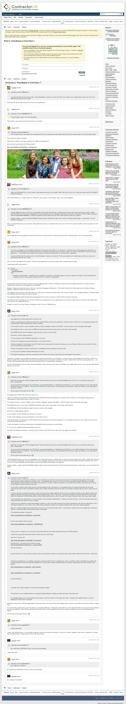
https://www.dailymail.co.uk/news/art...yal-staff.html (25, 573)
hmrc (109, 248)
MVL (106, 99)
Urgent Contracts (110, 106)
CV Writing (108, 113)
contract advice (113, 245)
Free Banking (109, 141)
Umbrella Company (110, 83)
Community (28, 17)
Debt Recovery (109, 145)
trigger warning (108, 260)
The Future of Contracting (80, 21)
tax (106, 258)
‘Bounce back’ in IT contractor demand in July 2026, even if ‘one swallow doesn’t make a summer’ (112, 224)
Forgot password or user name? (29, 73)
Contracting (6, 21)
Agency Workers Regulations (110, 74)
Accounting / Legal (46, 21)
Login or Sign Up (9, 14)
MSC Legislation (110, 77)
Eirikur (13, 232)
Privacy (111, 698)
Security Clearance (110, 110)
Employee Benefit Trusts (112, 72)
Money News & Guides (112, 89)
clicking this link (33, 30)
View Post (28, 92)
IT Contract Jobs (110, 104)
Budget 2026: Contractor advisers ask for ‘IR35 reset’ (112, 179)
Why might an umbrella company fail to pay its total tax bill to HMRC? (112, 186)
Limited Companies (110, 79)
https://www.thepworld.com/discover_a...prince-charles (26, 545)
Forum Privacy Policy (60, 32)
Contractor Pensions (111, 147)
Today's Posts (8, 17)
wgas (117, 260)
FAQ (15, 17)
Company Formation (111, 143)
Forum (9, 27)
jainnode (13, 640)
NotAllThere (14, 184)
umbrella (114, 260)
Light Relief (116, 21)
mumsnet (114, 256)
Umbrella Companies (56, 21)
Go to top (119, 698)
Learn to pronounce (17, 271)
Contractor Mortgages (111, 139)
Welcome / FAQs (103, 21)
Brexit (16, 21)
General (12, 21)
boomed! (115, 243)
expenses (107, 246)
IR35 (106, 70)
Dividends (108, 81)
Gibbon (13, 109)
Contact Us (103, 698)
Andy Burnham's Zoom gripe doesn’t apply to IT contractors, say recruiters (112, 165)
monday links (111, 254)
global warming (113, 246)
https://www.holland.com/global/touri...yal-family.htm (22, 147)
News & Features (110, 66)
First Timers (108, 68)
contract (107, 245)
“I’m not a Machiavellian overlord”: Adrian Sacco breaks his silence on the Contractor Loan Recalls (112, 216)
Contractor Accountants (112, 153)
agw (111, 243)
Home (107, 64)
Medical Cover (109, 149)
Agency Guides (109, 115)
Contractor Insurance (111, 132)
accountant (107, 243)
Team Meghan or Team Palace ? (23, 41)
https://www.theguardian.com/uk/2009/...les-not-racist (26, 540)
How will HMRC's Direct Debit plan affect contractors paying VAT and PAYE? (112, 200)
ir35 (112, 248)
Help (20, 14)
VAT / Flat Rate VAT (111, 85)
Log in (81, 72)
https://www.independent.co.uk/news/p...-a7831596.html (27, 524)
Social (110, 21)
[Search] (121, 14)
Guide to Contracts (110, 91)
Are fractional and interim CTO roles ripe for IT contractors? (112, 232)
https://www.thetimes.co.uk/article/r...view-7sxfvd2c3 (26, 567)
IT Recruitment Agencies (112, 155)
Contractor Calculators (111, 97)
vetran (13, 128)
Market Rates (109, 108)
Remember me (26, 71)
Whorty (13, 311)
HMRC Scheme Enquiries (68, 21)
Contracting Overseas (111, 95)
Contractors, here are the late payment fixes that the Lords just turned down (112, 193)
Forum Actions (39, 17)
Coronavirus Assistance (35, 21)
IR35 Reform (90, 21)
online (118, 256)
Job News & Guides (111, 87)
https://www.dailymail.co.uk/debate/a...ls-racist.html (25, 515)
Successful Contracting (112, 93)
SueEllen (14, 87)
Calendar (20, 17)
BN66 (115, 70)
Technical (97, 21)
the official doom (110, 258)
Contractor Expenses (111, 101)
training (116, 258)
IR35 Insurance (109, 137)
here (73, 35)
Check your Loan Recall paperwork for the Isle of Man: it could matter (112, 172)
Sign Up (80, 50)
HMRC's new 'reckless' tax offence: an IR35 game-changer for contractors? (112, 208)
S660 (110, 70)
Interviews (108, 111)
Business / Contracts (24, 21)
